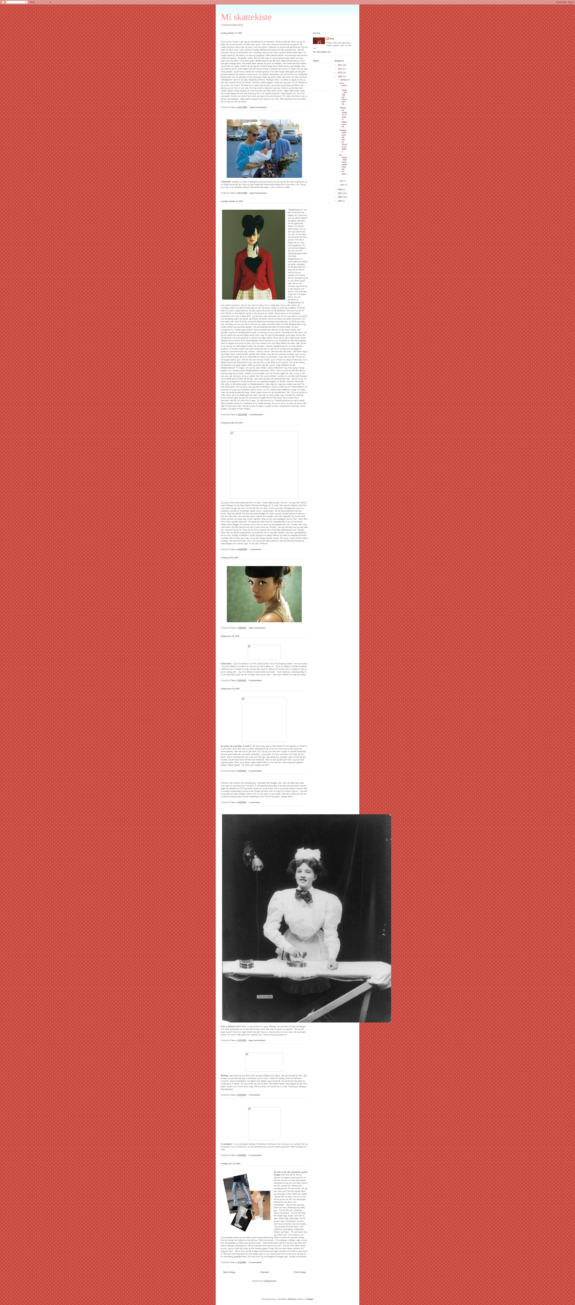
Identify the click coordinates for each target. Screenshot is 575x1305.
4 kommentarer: (257, 414)
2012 (340, 65)
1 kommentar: (256, 549)
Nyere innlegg (229, 1272)
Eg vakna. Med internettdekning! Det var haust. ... (343, 165)
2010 (340, 72)
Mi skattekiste (246, 17)
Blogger (310, 1299)
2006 (340, 197)
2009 (340, 76)
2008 (340, 189)
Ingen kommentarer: (259, 107)
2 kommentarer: (256, 680)
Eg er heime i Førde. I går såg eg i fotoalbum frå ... (343, 93)
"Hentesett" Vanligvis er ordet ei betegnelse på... (343, 117)
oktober (343, 80)
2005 (340, 201)
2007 (340, 193)
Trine (331, 39)
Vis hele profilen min (322, 52)
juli (341, 181)
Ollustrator (292, 1299)
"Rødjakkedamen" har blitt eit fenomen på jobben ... (343, 140)
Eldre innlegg (299, 1272)
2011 (340, 69)
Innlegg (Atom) (270, 1281)
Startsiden (264, 1272)
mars (342, 185)
